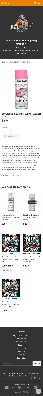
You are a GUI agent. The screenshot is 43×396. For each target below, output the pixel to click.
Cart (39, 2)
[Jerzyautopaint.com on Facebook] (35, 378)
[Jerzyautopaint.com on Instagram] (39, 378)
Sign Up (37, 363)
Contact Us (21, 354)
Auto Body (11, 373)
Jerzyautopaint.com (23, 384)
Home (3, 62)
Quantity (4, 127)
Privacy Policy (21, 338)
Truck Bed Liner (10, 376)
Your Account (21, 349)
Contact (33, 376)
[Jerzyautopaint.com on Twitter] (31, 378)
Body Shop (21, 351)
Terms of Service (21, 341)
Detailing (20, 376)
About (27, 376)
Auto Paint (20, 373)
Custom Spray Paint (32, 373)
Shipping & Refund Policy (21, 336)
